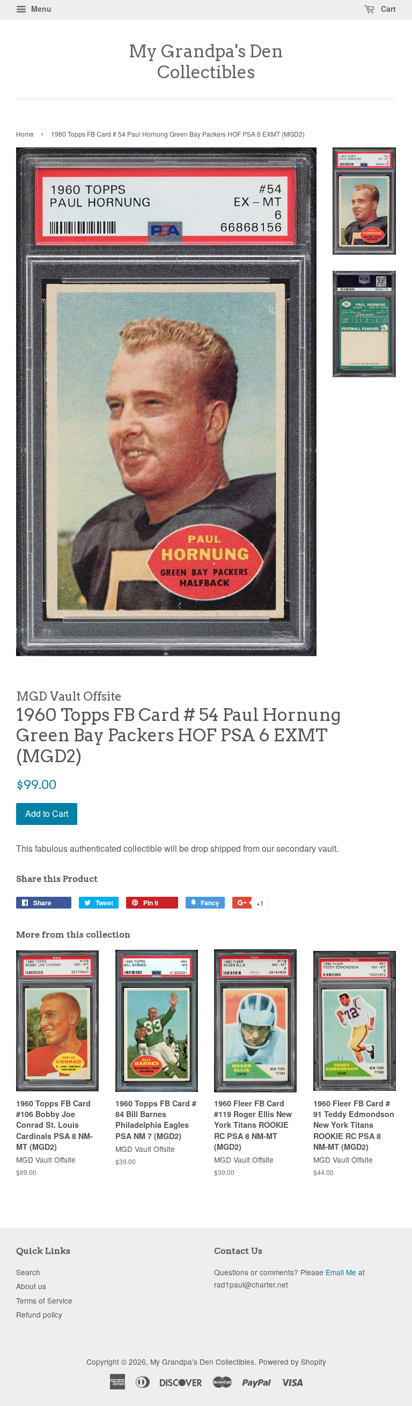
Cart (387, 8)
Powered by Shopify (292, 1361)
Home (25, 133)
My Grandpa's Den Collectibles (206, 61)
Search (28, 1272)
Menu (40, 8)
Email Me (341, 1272)
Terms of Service (44, 1300)
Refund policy (39, 1314)
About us (31, 1286)
